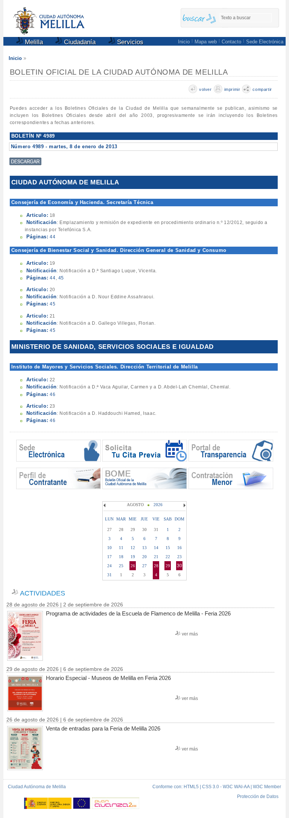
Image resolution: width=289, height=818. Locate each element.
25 (121, 565)
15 (168, 547)
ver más (190, 634)
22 (168, 556)
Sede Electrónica (264, 42)
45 (61, 278)
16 (179, 547)
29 (168, 565)
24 (109, 565)
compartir (262, 89)
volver (205, 89)
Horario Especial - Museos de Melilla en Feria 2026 (108, 678)
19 (133, 556)
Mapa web (206, 42)
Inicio (184, 42)
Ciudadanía (79, 42)
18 (121, 556)
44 (52, 236)
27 (144, 565)
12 (133, 547)
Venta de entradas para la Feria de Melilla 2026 (103, 728)
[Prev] (105, 505)
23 (179, 556)
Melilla (33, 42)
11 (121, 547)
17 (109, 556)
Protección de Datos (257, 796)
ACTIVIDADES (42, 593)
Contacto (231, 42)
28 (156, 565)
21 (156, 556)
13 (144, 547)
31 (109, 574)
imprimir (232, 89)
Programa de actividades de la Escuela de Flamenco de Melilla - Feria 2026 (138, 613)
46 (52, 394)
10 (109, 547)
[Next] (184, 505)
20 (144, 556)
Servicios (129, 42)
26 (133, 565)
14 (156, 547)
